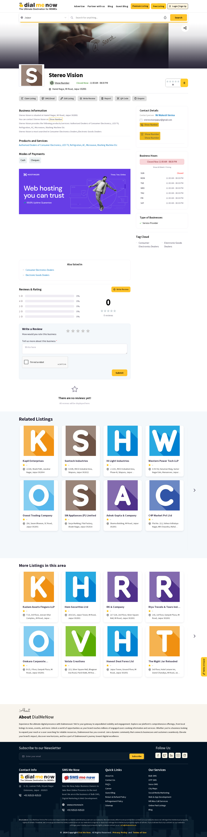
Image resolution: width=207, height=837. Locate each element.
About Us (109, 775)
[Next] (194, 490)
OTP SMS (153, 780)
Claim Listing (30, 98)
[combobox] (108, 17)
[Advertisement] (74, 235)
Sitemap (109, 805)
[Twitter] (164, 755)
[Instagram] (184, 755)
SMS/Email (50, 98)
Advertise (79, 6)
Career (108, 788)
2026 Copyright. (77, 832)
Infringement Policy (114, 801)
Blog (110, 6)
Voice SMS (153, 784)
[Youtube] (178, 755)
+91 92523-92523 (32, 795)
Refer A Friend (203, 665)
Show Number (62, 82)
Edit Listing (69, 98)
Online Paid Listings (157, 805)
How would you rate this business (39, 334)
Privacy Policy (120, 832)
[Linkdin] (171, 755)
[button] (140, 6)
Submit (120, 372)
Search (178, 17)
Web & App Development (160, 797)
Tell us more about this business (39, 341)
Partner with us (96, 6)
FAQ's (107, 784)
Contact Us (110, 780)
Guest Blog (122, 6)
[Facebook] (158, 755)
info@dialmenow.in (128, 825)
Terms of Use (139, 832)
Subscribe (136, 756)
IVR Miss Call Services (158, 801)
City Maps (153, 788)
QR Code (124, 98)
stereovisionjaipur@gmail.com (158, 119)
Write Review (89, 98)
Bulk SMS (153, 775)
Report (108, 98)
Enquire (140, 98)
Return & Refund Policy (115, 797)
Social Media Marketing (159, 792)
